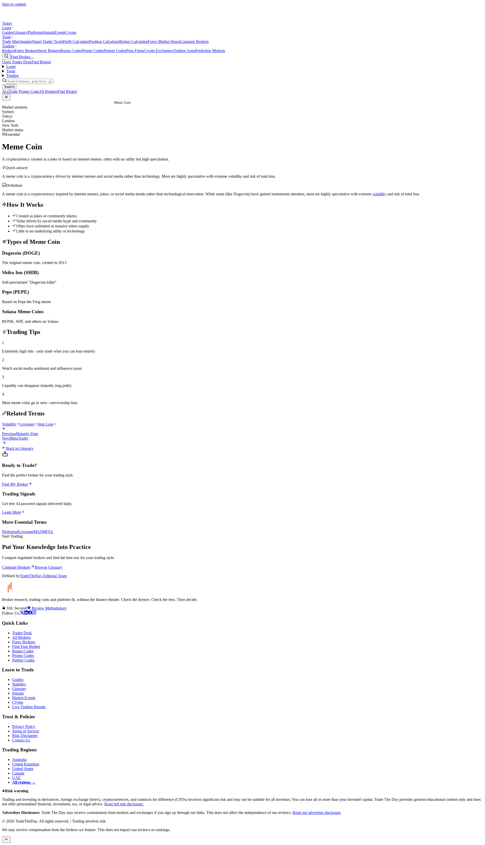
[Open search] (6, 56)
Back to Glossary (20, 448)
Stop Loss (45, 424)
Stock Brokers (49, 50)
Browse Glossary (48, 567)
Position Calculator (104, 41)
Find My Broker (15, 484)
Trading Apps (184, 50)
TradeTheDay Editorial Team (43, 576)
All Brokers (21, 637)
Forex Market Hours (164, 41)
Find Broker (20, 57)
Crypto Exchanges (158, 50)
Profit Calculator (76, 41)
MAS (37, 532)
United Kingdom (25, 764)
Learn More (11, 512)
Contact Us (21, 740)
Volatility (9, 424)
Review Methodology (49, 608)
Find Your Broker (26, 646)
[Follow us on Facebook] (30, 613)
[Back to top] (6, 839)
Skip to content (14, 4)
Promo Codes (93, 50)
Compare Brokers (194, 41)
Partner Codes (115, 50)
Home (95, 102)
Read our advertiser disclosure (317, 812)
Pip (4, 532)
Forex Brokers (26, 50)
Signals (48, 32)
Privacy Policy (23, 726)
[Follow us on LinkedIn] (26, 613)
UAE (16, 778)
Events (59, 32)
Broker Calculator (133, 41)
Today (7, 23)
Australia (19, 759)
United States (22, 769)
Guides (7, 32)
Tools (6, 37)
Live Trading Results (28, 707)
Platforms (35, 32)
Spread (12, 532)
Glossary (20, 32)
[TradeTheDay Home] (24, 19)
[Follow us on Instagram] (34, 613)
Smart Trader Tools (47, 41)
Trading (8, 46)
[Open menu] (32, 58)
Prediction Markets (210, 50)
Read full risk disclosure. (124, 804)
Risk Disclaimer (25, 735)
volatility (379, 194)
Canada (18, 773)
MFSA (47, 532)
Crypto (70, 32)
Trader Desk (22, 633)
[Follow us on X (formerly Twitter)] (22, 613)
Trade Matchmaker (17, 41)
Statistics (19, 684)
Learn (6, 28)
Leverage (26, 424)
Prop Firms (135, 50)
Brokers (8, 50)
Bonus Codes (71, 50)
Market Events (23, 698)
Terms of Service (25, 731)
